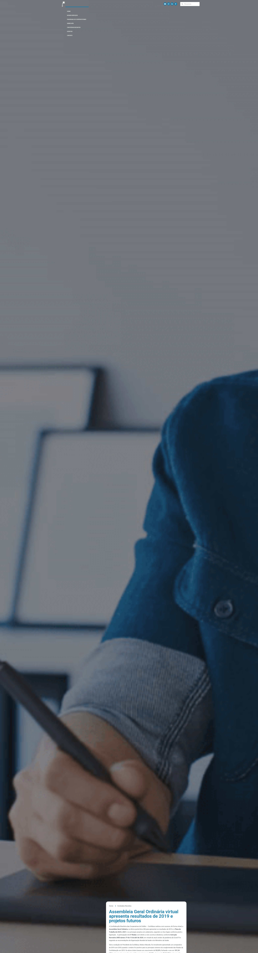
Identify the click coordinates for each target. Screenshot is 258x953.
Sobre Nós (70, 23)
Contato (69, 35)
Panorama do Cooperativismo (76, 19)
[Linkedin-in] (172, 3)
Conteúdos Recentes (73, 27)
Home (69, 11)
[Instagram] (168, 3)
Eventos (69, 31)
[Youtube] (165, 3)
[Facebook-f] (175, 3)
